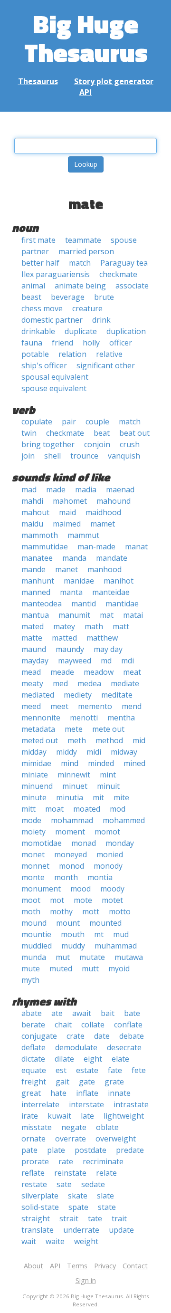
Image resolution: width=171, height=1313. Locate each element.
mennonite (40, 717)
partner (35, 251)
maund (33, 649)
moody (112, 888)
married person (86, 251)
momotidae (41, 843)
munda (33, 957)
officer (120, 342)
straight (35, 1218)
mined (134, 763)
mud (121, 934)
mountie (36, 934)
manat (136, 546)
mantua (35, 615)
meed (31, 706)
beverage (68, 297)
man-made (96, 546)
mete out (108, 729)
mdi (127, 660)
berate (33, 1024)
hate (58, 1093)
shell (52, 455)
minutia (69, 797)
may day (108, 649)
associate (132, 285)
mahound (113, 501)
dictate (33, 1059)
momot (107, 831)
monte (33, 877)
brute (104, 297)
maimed (67, 523)
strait (68, 1218)
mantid (83, 603)
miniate (34, 774)
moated (86, 809)
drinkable (38, 331)
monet (33, 854)
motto (120, 911)
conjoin (97, 444)
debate (131, 1036)
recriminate (103, 1161)
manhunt (37, 580)
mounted (105, 923)
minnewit (73, 774)
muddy (73, 945)
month (66, 877)
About (33, 1265)
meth (76, 740)
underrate (81, 1230)
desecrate (124, 1047)
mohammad (72, 820)
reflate (33, 1173)
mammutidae (44, 546)
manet (66, 569)
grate (114, 1081)
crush (130, 444)
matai (133, 615)
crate (75, 1036)
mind (69, 763)
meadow (99, 672)
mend (132, 706)
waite (55, 1241)
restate (34, 1184)
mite (121, 797)
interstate (86, 1104)
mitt (28, 809)
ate (57, 1013)
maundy (70, 649)
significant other (105, 365)
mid (139, 740)
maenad (120, 489)
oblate (107, 1127)
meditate (117, 695)
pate (29, 1150)
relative (109, 354)
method (109, 740)
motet (112, 900)
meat (132, 672)
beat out (134, 433)
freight (33, 1081)
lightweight (124, 1116)
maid (67, 512)
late (87, 1116)
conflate (128, 1024)
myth (30, 980)
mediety (78, 695)
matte (31, 638)
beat (102, 433)
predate (130, 1150)
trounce (84, 455)
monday (119, 843)
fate (115, 1070)
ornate (33, 1138)
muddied (36, 945)
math (94, 626)
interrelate (40, 1104)
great (31, 1093)
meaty (32, 683)
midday (34, 752)
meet (59, 706)
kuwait (59, 1116)
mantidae (122, 603)
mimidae (36, 763)
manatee (37, 558)
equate (33, 1070)
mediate (125, 683)
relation (72, 354)
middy (66, 752)
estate (87, 1070)
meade (62, 672)
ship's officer (44, 365)
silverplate (39, 1195)
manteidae (111, 592)
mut (63, 957)
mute (30, 968)
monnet (35, 866)
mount (68, 923)
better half (40, 263)
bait (107, 1013)
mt (99, 934)
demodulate (76, 1047)
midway (124, 752)
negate (73, 1127)
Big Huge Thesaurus (85, 38)
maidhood (103, 512)
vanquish (124, 455)
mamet (102, 523)
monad (83, 843)
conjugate (39, 1036)
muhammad (116, 945)
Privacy (105, 1265)
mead (31, 672)
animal (33, 285)
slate (105, 1195)
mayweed (74, 660)
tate (95, 1218)
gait (62, 1081)
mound (34, 923)
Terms (77, 1265)
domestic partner (52, 320)
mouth (73, 934)
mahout (35, 512)
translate (37, 1230)
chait (63, 1024)
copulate (36, 421)
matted (64, 638)
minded (101, 763)
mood (80, 888)
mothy (61, 911)
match (80, 263)
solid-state (40, 1207)
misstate (36, 1127)
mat (107, 615)
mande (33, 569)
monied (109, 854)
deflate (33, 1047)
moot (30, 900)
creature (87, 308)
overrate (70, 1138)
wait (28, 1241)
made (56, 489)
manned (35, 592)
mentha (121, 717)
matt (121, 626)
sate (64, 1184)
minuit (108, 786)
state (107, 1207)
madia (85, 489)
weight (86, 1241)
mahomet (70, 501)
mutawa (128, 957)
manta (71, 592)
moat (54, 809)
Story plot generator (113, 81)
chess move (42, 308)
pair (69, 421)
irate (29, 1116)
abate (31, 1013)
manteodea (41, 603)
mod (117, 809)
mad (29, 489)
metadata (38, 729)
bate (132, 1013)
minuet (74, 786)
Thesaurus (38, 81)
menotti (84, 717)
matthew (102, 638)
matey (64, 626)
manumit (74, 615)
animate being (80, 285)
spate (78, 1207)
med (60, 683)
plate (56, 1150)
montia (100, 877)
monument (41, 888)
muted (60, 968)
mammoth (39, 535)
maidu (32, 523)
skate (77, 1195)
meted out (39, 740)
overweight (115, 1138)
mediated (37, 695)
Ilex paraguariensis (55, 274)
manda (74, 558)
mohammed (124, 820)
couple (97, 421)
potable (35, 354)
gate (87, 1081)
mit (98, 797)
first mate (38, 240)
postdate (90, 1150)
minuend (37, 786)
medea (89, 683)
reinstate (70, 1173)
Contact (135, 1265)
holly (91, 342)
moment (70, 831)
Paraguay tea (124, 263)
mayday (34, 660)
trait (119, 1218)
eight (93, 1059)
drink (101, 320)
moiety (33, 831)
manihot (118, 580)
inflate (87, 1093)
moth (30, 911)
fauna (31, 342)
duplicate (81, 331)
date (102, 1036)
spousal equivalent (54, 377)
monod (71, 866)
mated (32, 626)
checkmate (118, 274)
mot (57, 900)
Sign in (86, 1280)
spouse (124, 240)
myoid (119, 968)
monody (108, 866)
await (81, 1013)
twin (29, 433)
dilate (64, 1059)
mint (108, 774)
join (28, 455)
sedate (93, 1184)
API (85, 92)
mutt (90, 968)
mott (90, 911)
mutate (92, 957)
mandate (111, 558)
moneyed (70, 854)
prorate (35, 1161)
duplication (126, 331)
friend (62, 342)
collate (92, 1024)
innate (119, 1093)
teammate (83, 240)
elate (120, 1059)
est (61, 1070)
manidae (79, 580)
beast (31, 297)
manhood (104, 569)
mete (74, 729)
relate (106, 1173)
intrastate (131, 1104)
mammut (83, 535)
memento (95, 706)
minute (34, 797)
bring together (48, 444)
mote (83, 900)
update (121, 1230)
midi (93, 752)
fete (139, 1070)
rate (65, 1161)
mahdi (32, 501)
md (106, 660)
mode (31, 820)
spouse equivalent (53, 388)
